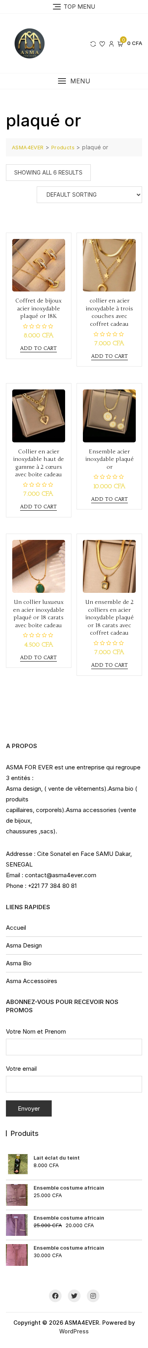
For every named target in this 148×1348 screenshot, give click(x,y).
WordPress (74, 1331)
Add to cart (38, 348)
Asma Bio (19, 963)
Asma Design (24, 945)
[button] (74, 81)
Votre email (21, 1068)
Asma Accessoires (31, 981)
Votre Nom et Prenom (36, 1031)
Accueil (16, 927)
